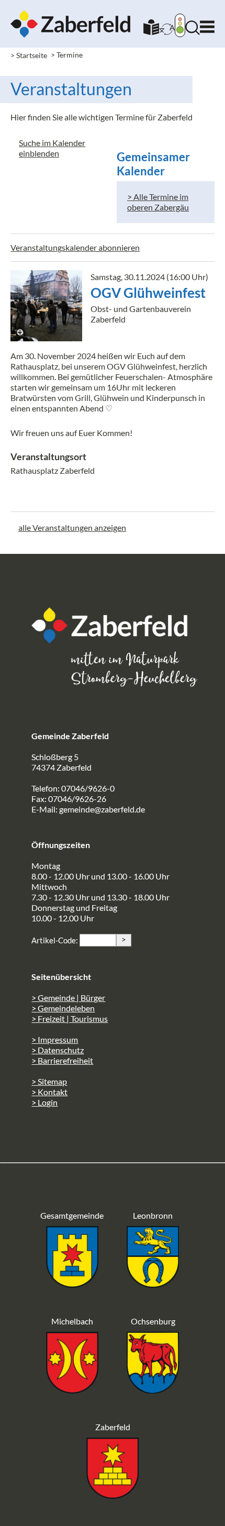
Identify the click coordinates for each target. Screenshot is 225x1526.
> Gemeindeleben (63, 1008)
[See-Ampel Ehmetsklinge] (180, 26)
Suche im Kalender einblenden (52, 148)
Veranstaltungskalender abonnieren (75, 247)
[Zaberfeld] (112, 1495)
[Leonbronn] (153, 1284)
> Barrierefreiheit (62, 1060)
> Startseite (28, 55)
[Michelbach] (72, 1390)
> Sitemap (49, 1081)
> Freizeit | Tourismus (69, 1018)
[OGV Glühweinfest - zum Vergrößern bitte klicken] (46, 305)
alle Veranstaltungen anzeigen (72, 527)
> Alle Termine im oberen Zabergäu (158, 202)
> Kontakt (49, 1092)
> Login (44, 1102)
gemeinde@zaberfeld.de (102, 809)
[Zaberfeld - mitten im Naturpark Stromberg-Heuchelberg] (115, 640)
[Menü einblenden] (207, 24)
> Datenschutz (57, 1050)
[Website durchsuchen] (192, 32)
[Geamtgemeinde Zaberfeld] (72, 1284)
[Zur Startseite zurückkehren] (70, 15)
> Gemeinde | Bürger (68, 998)
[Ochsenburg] (153, 1390)
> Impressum (54, 1039)
